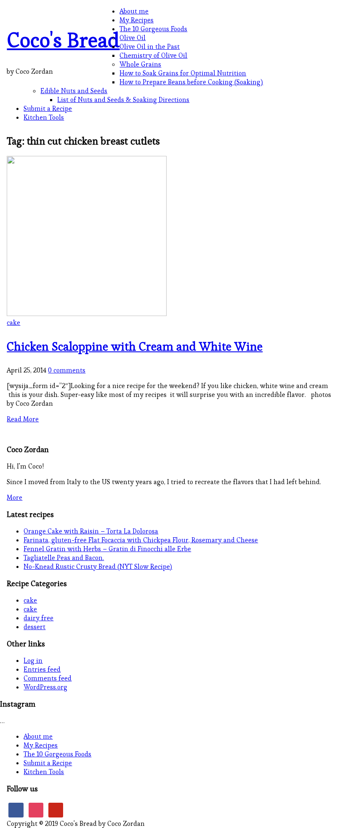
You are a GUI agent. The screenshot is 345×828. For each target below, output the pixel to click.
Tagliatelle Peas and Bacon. (64, 557)
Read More (23, 419)
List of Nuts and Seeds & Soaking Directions (123, 99)
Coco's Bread (63, 40)
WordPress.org (45, 687)
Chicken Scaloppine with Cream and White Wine (135, 346)
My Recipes (136, 20)
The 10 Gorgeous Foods (153, 28)
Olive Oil (132, 37)
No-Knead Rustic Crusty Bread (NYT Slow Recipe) (98, 566)
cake (13, 322)
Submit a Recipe (48, 108)
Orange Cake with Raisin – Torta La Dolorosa (91, 531)
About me (134, 11)
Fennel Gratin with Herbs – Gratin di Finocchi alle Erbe (107, 548)
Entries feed (42, 669)
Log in (33, 660)
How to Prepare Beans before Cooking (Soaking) (191, 82)
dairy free (38, 618)
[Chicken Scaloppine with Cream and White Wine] (87, 313)
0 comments (66, 370)
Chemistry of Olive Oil (153, 55)
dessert (34, 626)
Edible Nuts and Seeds (73, 90)
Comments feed (48, 678)
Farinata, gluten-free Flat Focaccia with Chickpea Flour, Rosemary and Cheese (141, 540)
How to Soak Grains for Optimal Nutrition (182, 73)
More (14, 497)
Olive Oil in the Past (149, 46)
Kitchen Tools (44, 117)
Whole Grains (140, 64)
